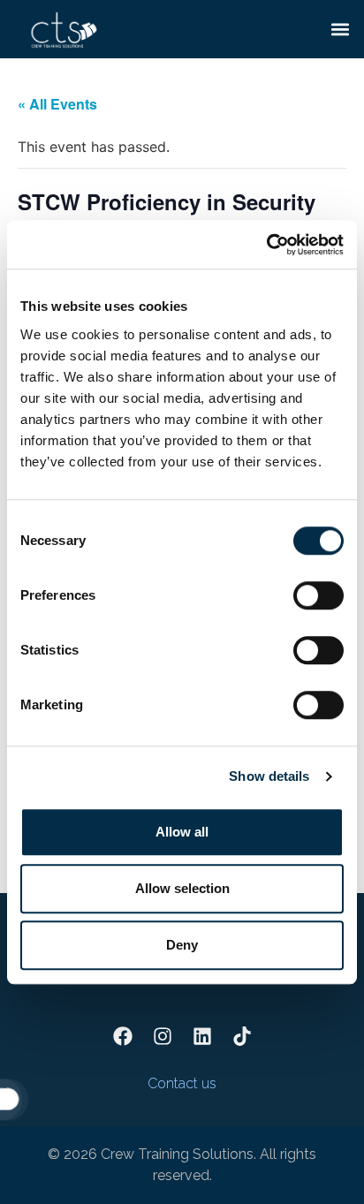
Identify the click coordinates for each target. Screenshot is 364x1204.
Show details (269, 776)
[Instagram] (162, 1036)
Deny (182, 944)
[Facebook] (122, 1036)
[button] (340, 28)
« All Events (57, 104)
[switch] (318, 595)
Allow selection (182, 888)
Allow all (182, 831)
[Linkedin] (202, 1036)
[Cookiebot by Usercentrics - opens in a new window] (266, 244)
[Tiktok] (242, 1036)
